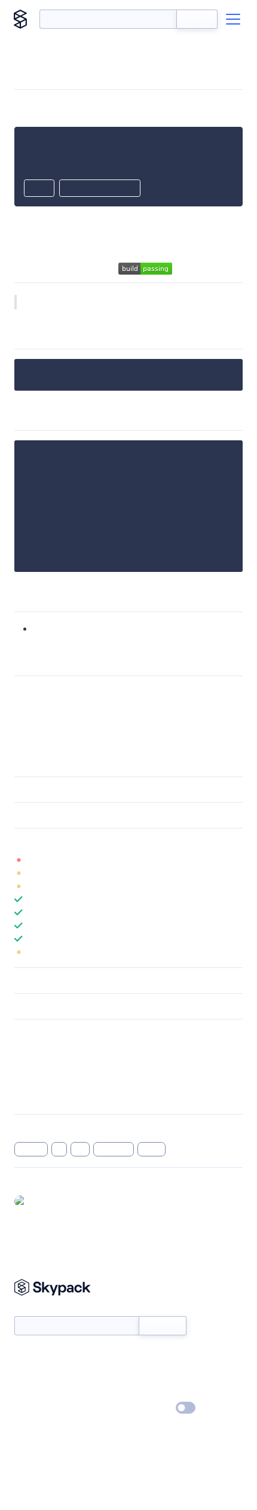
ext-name (54, 628)
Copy (39, 189)
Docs (23, 1356)
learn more (100, 841)
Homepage (35, 1065)
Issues (25, 1081)
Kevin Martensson (81, 692)
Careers (28, 1391)
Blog (139, 1373)
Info (235, 859)
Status (142, 1356)
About (26, 1373)
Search (197, 19)
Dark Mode (150, 1408)
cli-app (31, 1149)
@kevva (45, 1200)
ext (80, 1149)
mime (151, 1149)
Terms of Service (161, 1391)
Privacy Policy (39, 1408)
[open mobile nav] (233, 19)
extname (113, 1149)
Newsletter (34, 1309)
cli (59, 1149)
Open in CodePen (100, 189)
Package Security (45, 1050)
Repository (34, 1096)
